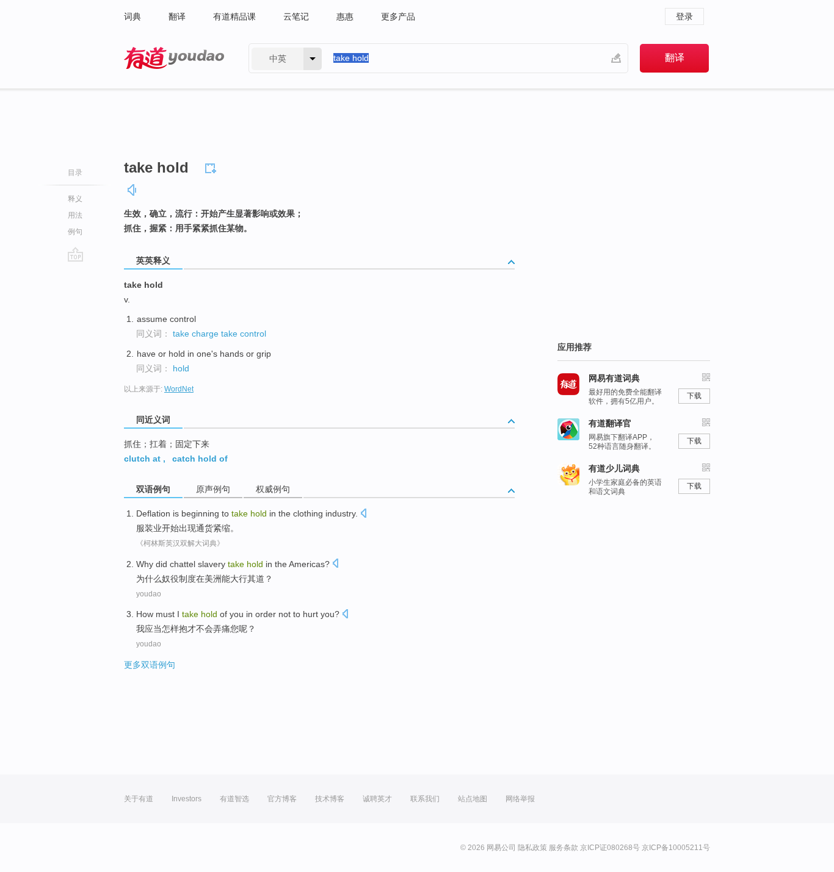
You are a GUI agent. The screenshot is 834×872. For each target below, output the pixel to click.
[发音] (132, 190)
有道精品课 (234, 16)
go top (75, 254)
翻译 (177, 16)
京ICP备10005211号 (676, 847)
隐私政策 (532, 847)
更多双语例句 (149, 665)
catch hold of (200, 458)
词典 (132, 16)
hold (181, 368)
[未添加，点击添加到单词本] (212, 166)
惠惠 (345, 16)
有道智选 (234, 799)
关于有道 (138, 799)
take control (243, 333)
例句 (75, 231)
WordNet (179, 389)
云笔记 (296, 16)
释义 (75, 199)
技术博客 (329, 799)
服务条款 (563, 847)
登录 (684, 16)
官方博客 (282, 799)
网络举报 (520, 799)
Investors (186, 799)
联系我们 (425, 799)
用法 (75, 215)
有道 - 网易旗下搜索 (174, 58)
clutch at (142, 458)
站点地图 (472, 799)
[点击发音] (363, 514)
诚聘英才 (377, 799)
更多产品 (398, 16)
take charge (196, 333)
